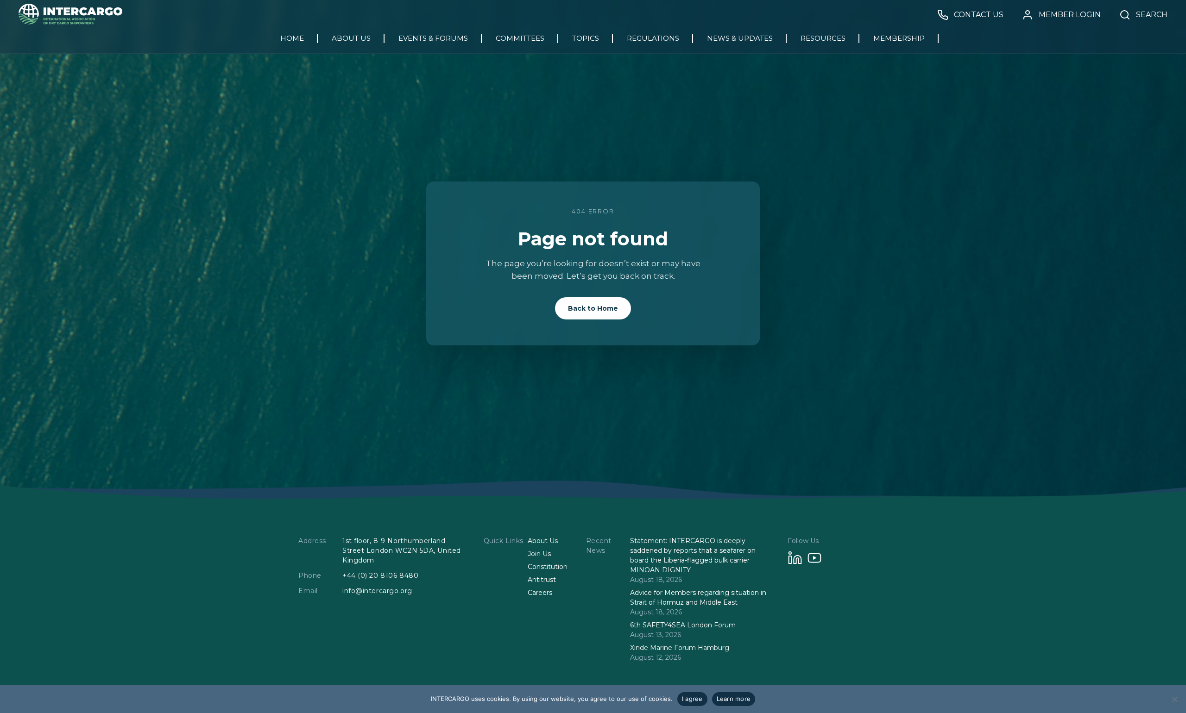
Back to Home (593, 308)
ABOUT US (351, 38)
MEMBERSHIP (899, 38)
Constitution (548, 567)
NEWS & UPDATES (740, 38)
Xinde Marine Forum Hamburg (679, 648)
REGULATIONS (653, 38)
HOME (292, 38)
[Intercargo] (70, 22)
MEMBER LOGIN (1070, 15)
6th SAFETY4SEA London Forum (683, 625)
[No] (1174, 699)
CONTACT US (978, 15)
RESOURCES (823, 38)
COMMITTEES (520, 38)
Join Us (539, 554)
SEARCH (1151, 15)
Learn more (734, 698)
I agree (692, 698)
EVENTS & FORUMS (433, 38)
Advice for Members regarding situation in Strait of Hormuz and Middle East (698, 597)
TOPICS (585, 38)
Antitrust (542, 579)
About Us (543, 541)
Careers (540, 592)
